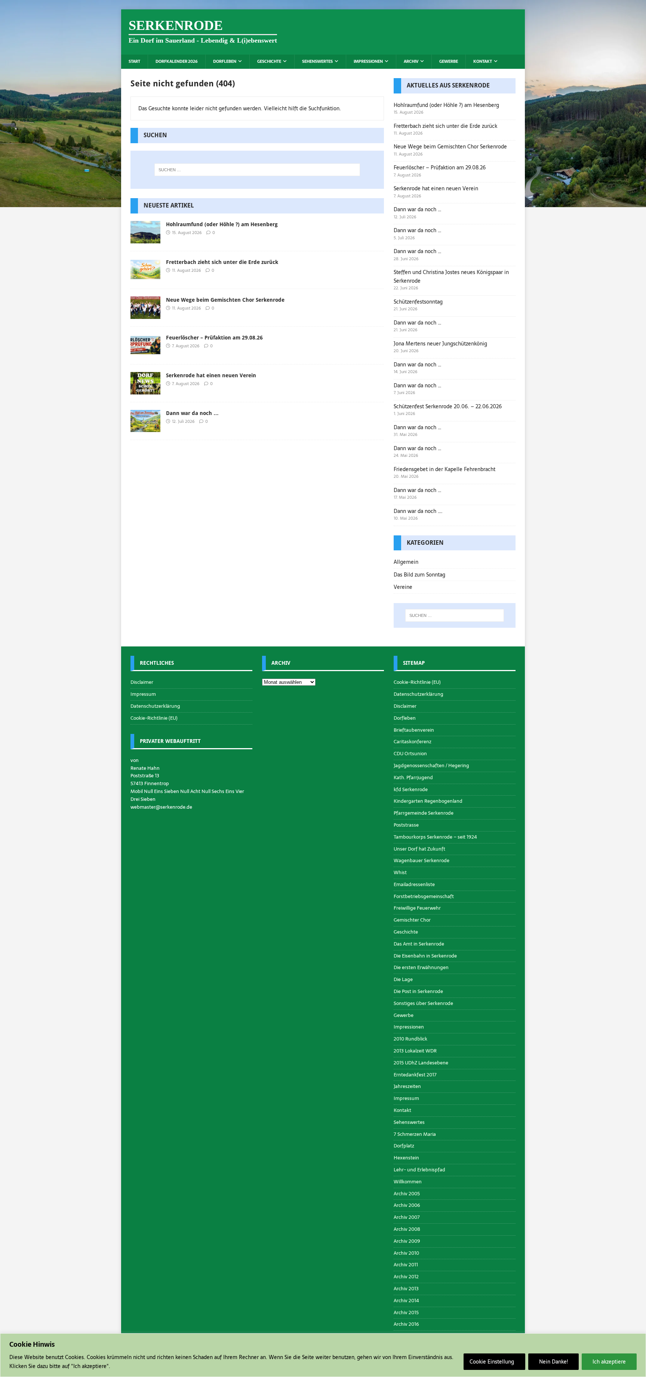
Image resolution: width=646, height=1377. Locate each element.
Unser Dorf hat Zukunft (419, 849)
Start (134, 61)
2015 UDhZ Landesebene (421, 1063)
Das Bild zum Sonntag (419, 575)
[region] (323, 1355)
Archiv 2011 (406, 1265)
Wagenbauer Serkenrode (421, 860)
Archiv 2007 (407, 1217)
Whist (400, 872)
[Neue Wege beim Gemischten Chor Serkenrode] (145, 315)
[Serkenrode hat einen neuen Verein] (145, 390)
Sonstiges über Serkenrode (423, 1003)
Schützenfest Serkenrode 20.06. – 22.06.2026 (448, 406)
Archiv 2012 (406, 1277)
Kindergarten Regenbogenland (428, 801)
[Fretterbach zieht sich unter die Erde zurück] (145, 277)
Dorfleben (224, 61)
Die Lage (403, 979)
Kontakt (482, 61)
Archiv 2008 (407, 1229)
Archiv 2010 (406, 1253)
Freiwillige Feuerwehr (417, 908)
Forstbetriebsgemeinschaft (424, 896)
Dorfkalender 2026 (177, 61)
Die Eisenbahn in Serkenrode (425, 956)
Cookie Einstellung (492, 1362)
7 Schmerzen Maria (415, 1134)
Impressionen (368, 61)
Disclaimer (141, 682)
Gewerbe (448, 61)
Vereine (403, 587)
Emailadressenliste (414, 884)
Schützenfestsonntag (418, 302)
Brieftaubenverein (414, 730)
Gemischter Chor (412, 920)
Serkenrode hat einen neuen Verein (211, 375)
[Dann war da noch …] (145, 428)
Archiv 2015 (406, 1312)
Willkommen (408, 1182)
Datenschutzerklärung (155, 706)
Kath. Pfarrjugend (413, 777)
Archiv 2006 (407, 1205)
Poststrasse (406, 825)
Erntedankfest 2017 (415, 1075)
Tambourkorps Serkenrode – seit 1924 (435, 837)
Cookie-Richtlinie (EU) (154, 718)
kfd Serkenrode (411, 789)
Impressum (143, 694)
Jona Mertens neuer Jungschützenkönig (440, 343)
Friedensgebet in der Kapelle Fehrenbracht (444, 469)
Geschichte (269, 61)
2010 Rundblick (410, 1039)
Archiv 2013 (406, 1289)
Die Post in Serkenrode (418, 991)
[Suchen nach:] (257, 169)
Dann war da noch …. (418, 511)
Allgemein (406, 562)
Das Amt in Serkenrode (419, 944)
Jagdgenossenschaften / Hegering (431, 765)
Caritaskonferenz (412, 742)
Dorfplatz (404, 1146)
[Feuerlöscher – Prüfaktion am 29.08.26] (145, 352)
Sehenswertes (317, 61)
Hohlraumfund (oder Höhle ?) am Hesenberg (222, 224)
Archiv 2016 (406, 1324)
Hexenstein (406, 1158)
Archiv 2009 (407, 1241)
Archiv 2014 (406, 1300)
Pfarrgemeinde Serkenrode (423, 813)
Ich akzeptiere (609, 1362)
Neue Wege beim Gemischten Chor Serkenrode (225, 300)
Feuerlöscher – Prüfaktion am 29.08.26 (214, 338)
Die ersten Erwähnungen (421, 967)
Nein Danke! (553, 1362)
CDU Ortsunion (410, 753)
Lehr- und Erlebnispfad (419, 1170)
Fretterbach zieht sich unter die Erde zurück (222, 262)
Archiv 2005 (407, 1194)
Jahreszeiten (407, 1086)
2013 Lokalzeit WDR (415, 1051)
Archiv (411, 61)
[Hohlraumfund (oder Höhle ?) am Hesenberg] (145, 239)
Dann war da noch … (192, 413)
